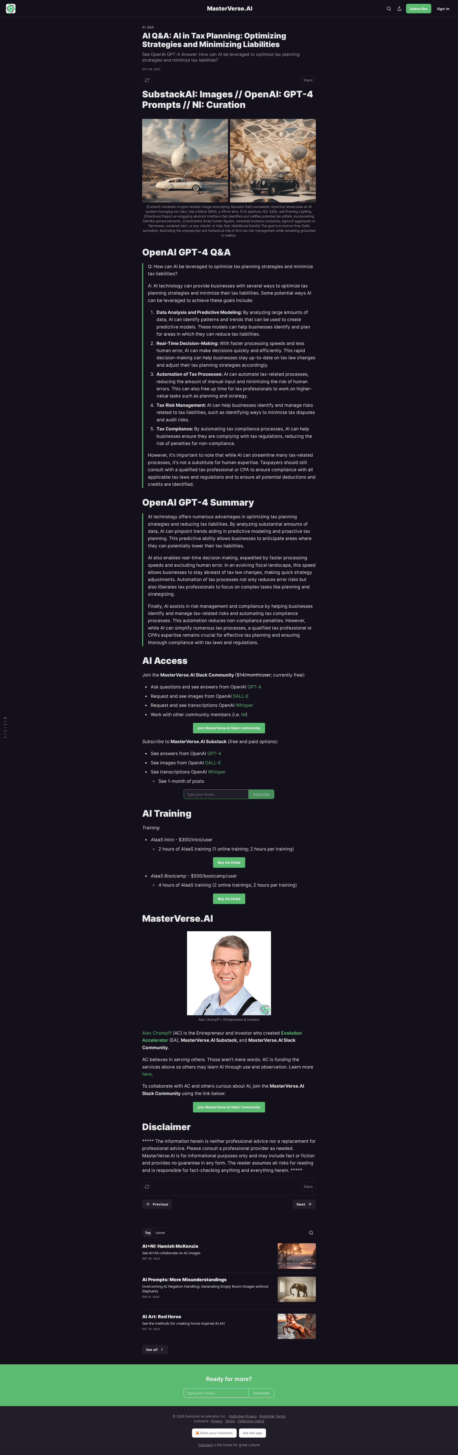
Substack (205, 1445)
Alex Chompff (157, 1033)
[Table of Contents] (5, 727)
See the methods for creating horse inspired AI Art (183, 1323)
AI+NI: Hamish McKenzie (170, 1246)
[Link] (135, 99)
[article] (229, 1256)
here (147, 1074)
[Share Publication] (399, 8)
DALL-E (241, 696)
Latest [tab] (160, 1233)
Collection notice (251, 1421)
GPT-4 (254, 687)
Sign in (443, 8)
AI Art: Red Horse (161, 1316)
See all (152, 1349)
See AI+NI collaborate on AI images (171, 1252)
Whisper (244, 705)
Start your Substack (216, 1433)
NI (243, 714)
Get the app (252, 1433)
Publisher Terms (273, 1416)
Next (301, 1204)
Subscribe (418, 8)
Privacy (216, 1421)
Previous (160, 1204)
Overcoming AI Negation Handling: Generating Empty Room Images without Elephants (205, 1288)
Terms (230, 1421)
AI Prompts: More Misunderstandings (184, 1279)
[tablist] (155, 1233)
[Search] (389, 8)
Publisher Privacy (243, 1416)
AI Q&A (148, 27)
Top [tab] (148, 1233)
